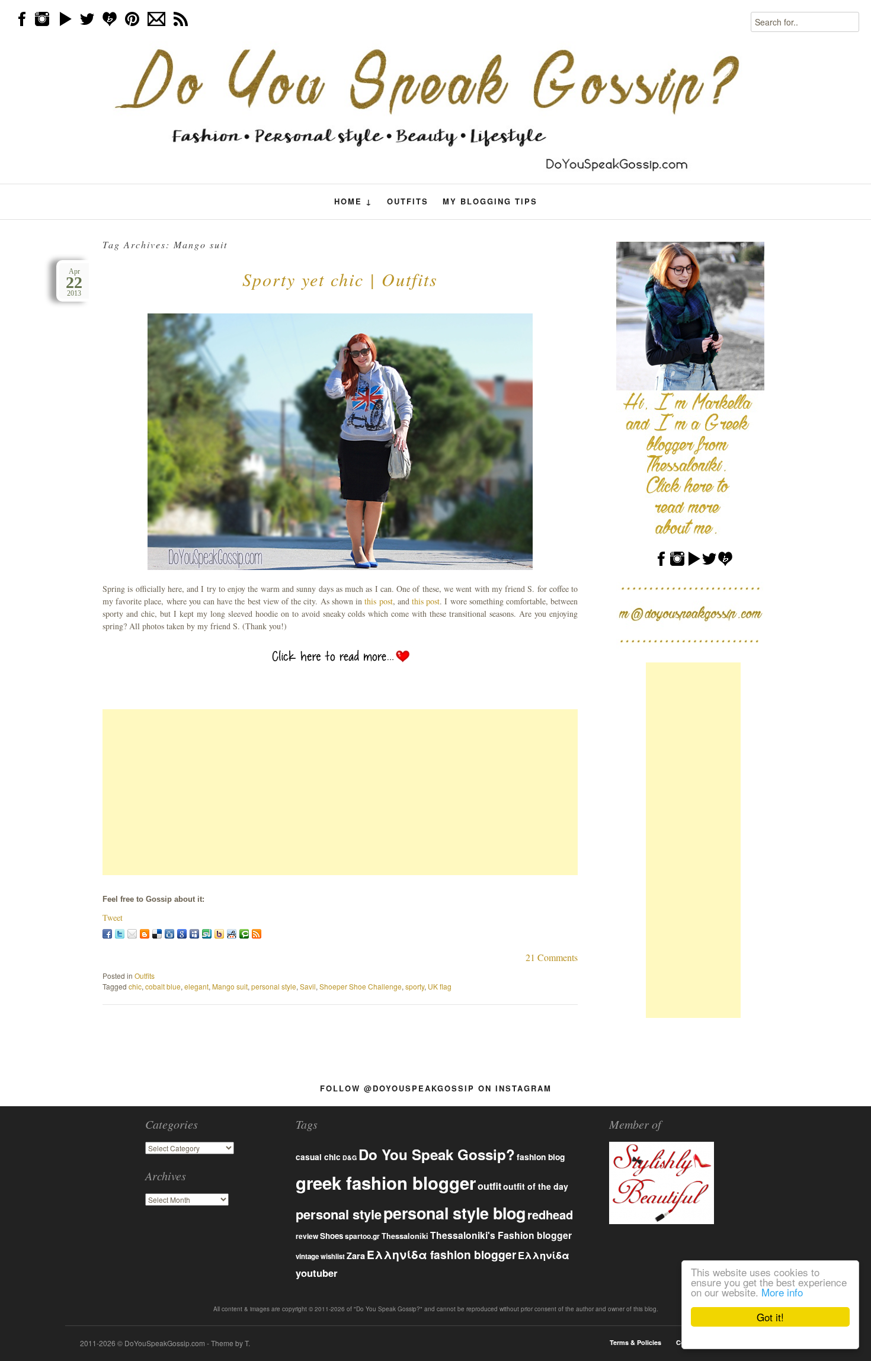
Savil (308, 986)
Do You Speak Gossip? (436, 1154)
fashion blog (541, 1157)
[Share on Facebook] (107, 934)
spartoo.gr (362, 1236)
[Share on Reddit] (231, 934)
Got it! (770, 1316)
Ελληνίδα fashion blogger (441, 1254)
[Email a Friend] (132, 934)
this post (378, 601)
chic (135, 986)
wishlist (333, 1256)
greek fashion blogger (386, 1182)
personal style (273, 986)
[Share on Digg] (169, 934)
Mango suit (230, 986)
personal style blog (454, 1213)
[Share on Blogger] (144, 934)
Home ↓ (353, 201)
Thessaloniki (405, 1236)
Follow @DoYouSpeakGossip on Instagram (436, 1088)
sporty (414, 986)
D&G (349, 1157)
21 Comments (552, 957)
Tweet (113, 917)
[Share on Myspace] (194, 934)
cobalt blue (163, 986)
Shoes (331, 1235)
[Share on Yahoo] (219, 934)
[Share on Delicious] (157, 934)
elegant (196, 986)
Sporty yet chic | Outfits (340, 279)
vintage (307, 1256)
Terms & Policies (635, 1342)
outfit (489, 1186)
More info (782, 1292)
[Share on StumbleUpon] (207, 934)
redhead (550, 1214)
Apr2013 (74, 282)
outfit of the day (535, 1186)
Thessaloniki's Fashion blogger (501, 1235)
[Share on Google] (182, 934)
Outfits (407, 201)
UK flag (439, 986)
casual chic (318, 1157)
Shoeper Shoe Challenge (360, 986)
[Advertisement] (340, 792)
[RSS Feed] (256, 934)
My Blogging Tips (490, 201)
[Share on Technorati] (244, 934)
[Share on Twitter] (119, 934)
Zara (356, 1255)
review (307, 1236)
